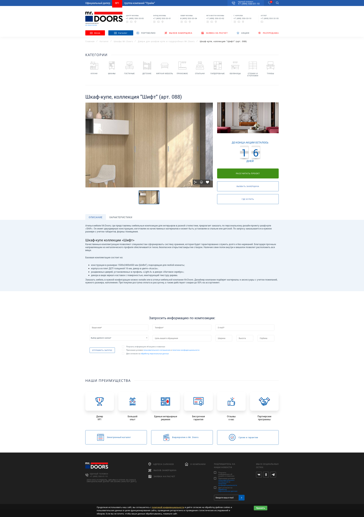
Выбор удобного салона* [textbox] (101, 338)
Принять (260, 508)
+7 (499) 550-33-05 (135, 18)
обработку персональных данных (155, 353)
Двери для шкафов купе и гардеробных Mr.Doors (166, 41)
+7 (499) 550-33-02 (215, 18)
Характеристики (120, 217)
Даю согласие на (147, 354)
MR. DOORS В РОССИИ (91, 25)
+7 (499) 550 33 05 (270, 18)
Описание (96, 217)
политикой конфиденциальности (168, 507)
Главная (90, 41)
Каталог (104, 41)
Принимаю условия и (162, 350)
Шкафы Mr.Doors (123, 41)
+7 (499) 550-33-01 (162, 18)
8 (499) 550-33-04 (188, 18)
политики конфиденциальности (185, 350)
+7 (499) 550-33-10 (243, 18)
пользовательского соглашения (156, 350)
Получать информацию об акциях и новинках (145, 347)
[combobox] (119, 338)
